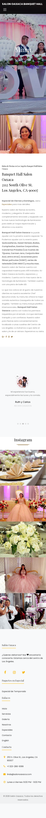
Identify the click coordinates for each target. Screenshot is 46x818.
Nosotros (6, 724)
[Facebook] (5, 672)
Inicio (4, 708)
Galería (5, 719)
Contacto (7, 735)
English (5, 740)
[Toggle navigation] (5, 10)
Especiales (7, 204)
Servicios (6, 713)
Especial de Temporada (14, 691)
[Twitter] (23, 672)
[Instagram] (14, 672)
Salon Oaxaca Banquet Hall (22, 4)
